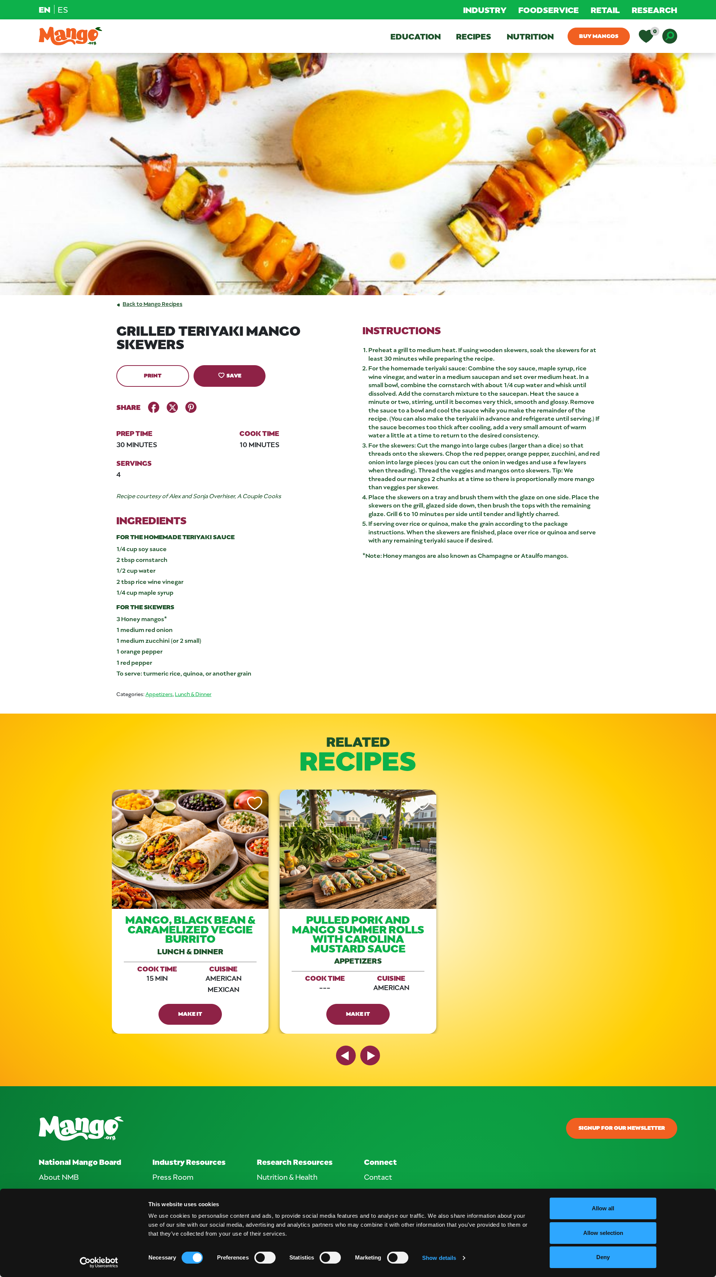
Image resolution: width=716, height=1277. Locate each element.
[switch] (265, 1258)
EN (44, 9)
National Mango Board (80, 1161)
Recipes (473, 36)
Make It (190, 1014)
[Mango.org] (250, 1128)
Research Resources (295, 1161)
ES (63, 9)
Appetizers (159, 694)
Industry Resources (189, 1161)
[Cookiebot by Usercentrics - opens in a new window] (99, 1262)
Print (152, 375)
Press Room (173, 1176)
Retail (605, 10)
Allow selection (603, 1233)
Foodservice (548, 10)
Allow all (603, 1208)
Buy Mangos (598, 36)
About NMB (59, 1176)
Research (654, 10)
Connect (380, 1161)
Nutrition (530, 36)
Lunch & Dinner (193, 694)
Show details (439, 1258)
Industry (484, 10)
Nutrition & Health (287, 1176)
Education (415, 36)
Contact (378, 1176)
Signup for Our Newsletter (621, 1128)
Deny (603, 1257)
